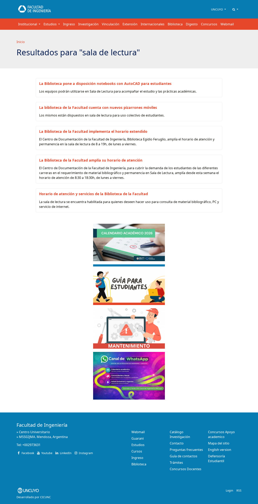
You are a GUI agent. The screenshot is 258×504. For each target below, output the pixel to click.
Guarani (137, 438)
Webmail (227, 24)
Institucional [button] (28, 24)
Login (229, 490)
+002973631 (31, 445)
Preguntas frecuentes (186, 449)
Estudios (138, 445)
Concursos (209, 24)
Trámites (176, 462)
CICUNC (45, 497)
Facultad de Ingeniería (42, 425)
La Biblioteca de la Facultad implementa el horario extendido (93, 131)
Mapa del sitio (218, 443)
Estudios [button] (50, 24)
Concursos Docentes (185, 469)
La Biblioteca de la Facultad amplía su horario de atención (91, 160)
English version (219, 449)
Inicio (21, 42)
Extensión (130, 24)
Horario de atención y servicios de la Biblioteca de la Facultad (93, 193)
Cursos (136, 451)
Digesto (192, 24)
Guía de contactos (183, 456)
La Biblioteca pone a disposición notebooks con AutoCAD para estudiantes (105, 83)
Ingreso (69, 24)
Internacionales (152, 24)
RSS (238, 490)
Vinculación (110, 24)
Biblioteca (175, 24)
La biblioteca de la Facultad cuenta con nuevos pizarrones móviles (98, 107)
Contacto (177, 443)
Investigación (88, 24)
